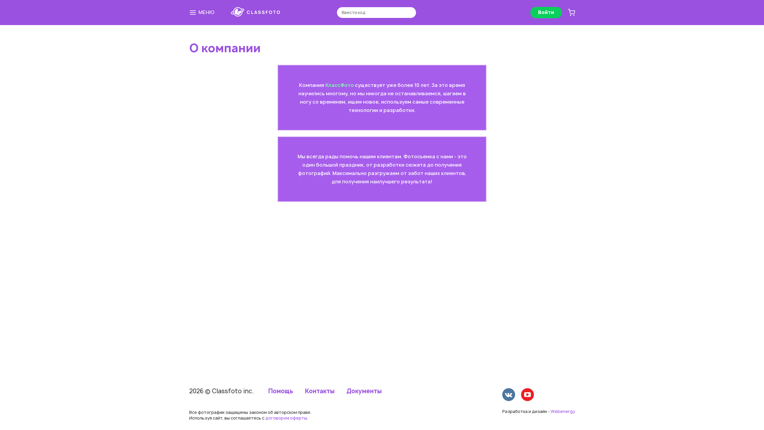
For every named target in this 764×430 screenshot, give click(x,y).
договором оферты (286, 418)
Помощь (280, 391)
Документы (364, 391)
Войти (546, 12)
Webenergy (563, 411)
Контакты (320, 391)
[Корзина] (571, 12)
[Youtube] (527, 395)
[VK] (508, 395)
